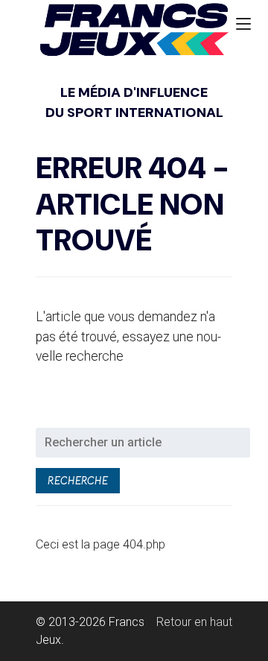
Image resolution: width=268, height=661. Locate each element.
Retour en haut (194, 622)
